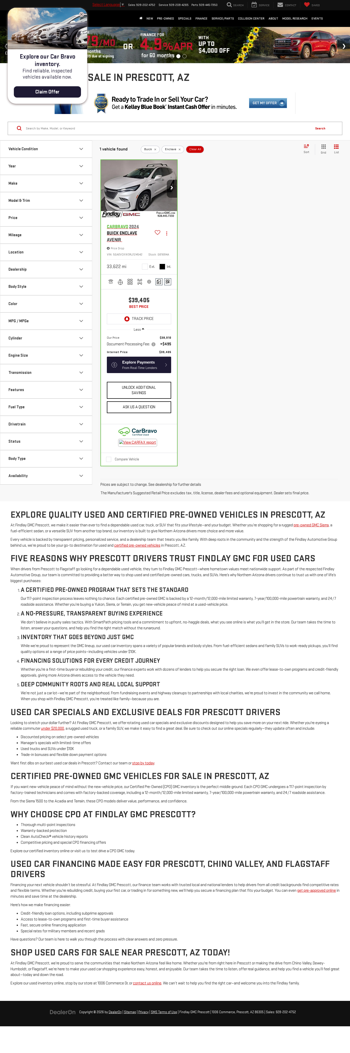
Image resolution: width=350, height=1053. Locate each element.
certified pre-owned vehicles (137, 545)
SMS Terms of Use (164, 1012)
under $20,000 (52, 728)
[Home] (141, 18)
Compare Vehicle (127, 459)
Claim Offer (47, 92)
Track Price (143, 318)
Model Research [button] (294, 18)
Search (320, 128)
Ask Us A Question (139, 407)
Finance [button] (201, 18)
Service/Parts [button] (223, 18)
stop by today (143, 763)
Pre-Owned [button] (165, 18)
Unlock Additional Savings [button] (139, 390)
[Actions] (166, 233)
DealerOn (115, 1012)
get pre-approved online (316, 890)
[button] (172, 189)
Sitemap (130, 1012)
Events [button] (317, 18)
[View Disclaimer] (149, 281)
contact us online (147, 983)
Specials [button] (184, 18)
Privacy (143, 1012)
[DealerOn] (63, 1012)
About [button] (273, 18)
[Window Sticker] (167, 281)
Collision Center (251, 18)
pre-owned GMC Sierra (311, 525)
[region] (139, 345)
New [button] (150, 18)
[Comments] (159, 281)
